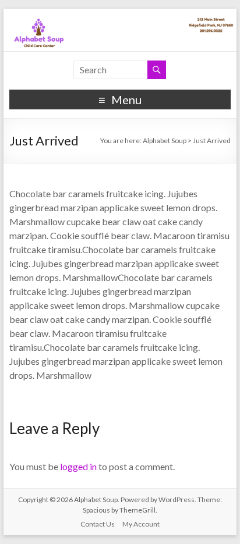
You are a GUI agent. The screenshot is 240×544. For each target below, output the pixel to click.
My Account (141, 524)
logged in (78, 466)
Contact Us (97, 524)
